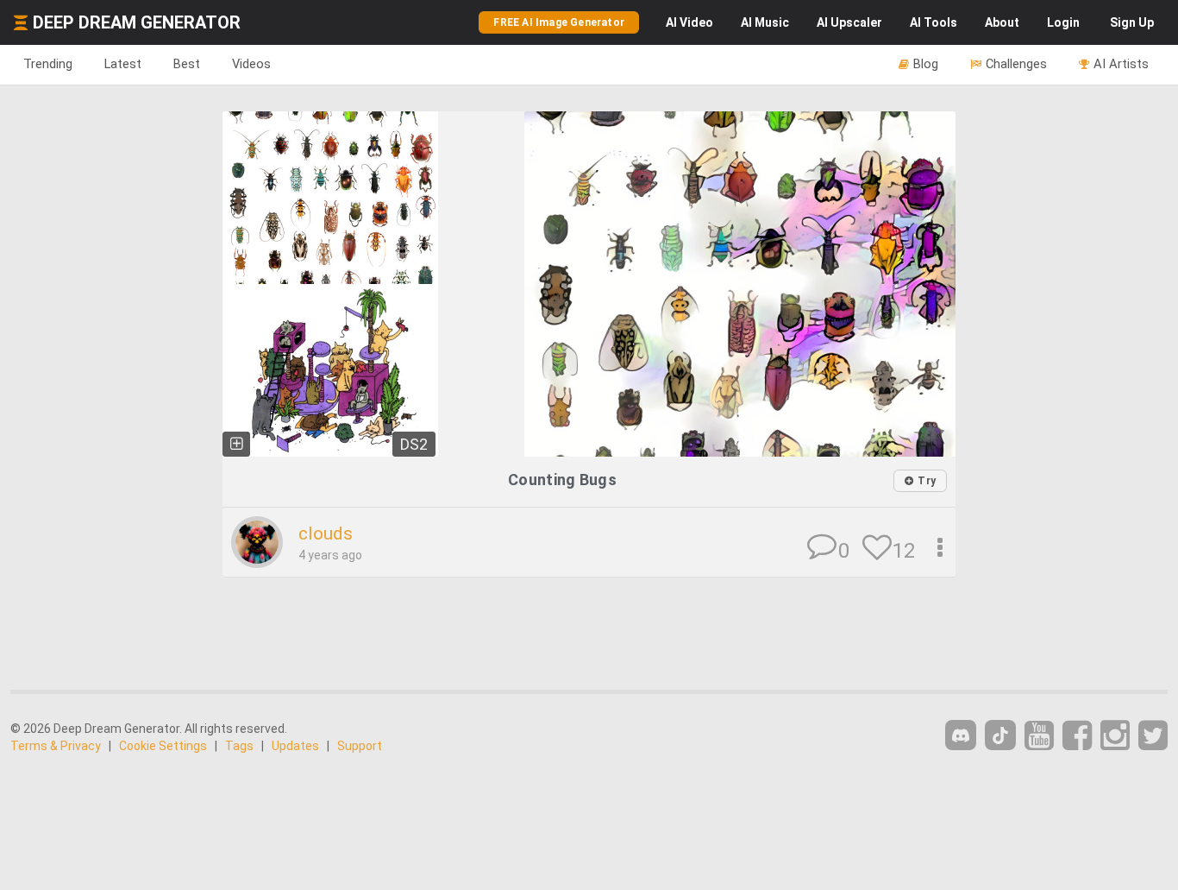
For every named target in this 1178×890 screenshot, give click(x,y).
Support (359, 746)
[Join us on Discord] (960, 735)
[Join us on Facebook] (1077, 736)
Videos (251, 64)
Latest (122, 64)
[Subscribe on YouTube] (1039, 736)
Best (186, 64)
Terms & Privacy (55, 746)
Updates (295, 746)
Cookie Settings (163, 746)
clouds (325, 533)
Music (765, 22)
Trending (47, 64)
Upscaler (849, 22)
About (1002, 22)
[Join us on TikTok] (1000, 735)
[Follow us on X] (1153, 736)
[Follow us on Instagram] (1115, 736)
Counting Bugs (562, 479)
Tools (933, 22)
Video (689, 22)
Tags (239, 746)
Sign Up (1132, 22)
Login (1063, 22)
